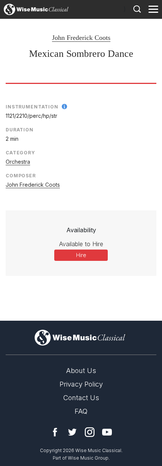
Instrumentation (32, 107)
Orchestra (18, 161)
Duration (20, 129)
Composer (21, 175)
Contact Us (81, 398)
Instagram (90, 432)
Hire (81, 255)
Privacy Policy (81, 384)
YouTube (107, 432)
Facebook (55, 432)
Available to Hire (81, 244)
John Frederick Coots (81, 37)
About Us (81, 371)
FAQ (81, 411)
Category (20, 152)
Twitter (72, 432)
